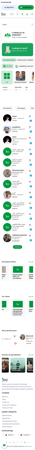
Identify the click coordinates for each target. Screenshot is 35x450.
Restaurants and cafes (9, 421)
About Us (5, 397)
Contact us (5, 402)
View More (17, 247)
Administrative (7, 415)
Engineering (6, 418)
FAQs (4, 399)
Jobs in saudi (28, 446)
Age (26, 87)
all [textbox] (16, 89)
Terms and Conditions (9, 405)
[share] (17, 14)
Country (5, 87)
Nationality (18, 87)
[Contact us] (4, 445)
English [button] (11, 14)
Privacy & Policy (7, 408)
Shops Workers (7, 427)
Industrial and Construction (11, 424)
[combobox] (6, 89)
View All (30, 262)
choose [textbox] (5, 89)
